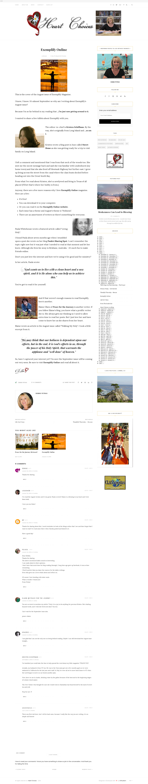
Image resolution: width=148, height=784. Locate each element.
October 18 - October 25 (108, 270)
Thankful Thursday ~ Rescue (108, 292)
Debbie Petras (22, 382)
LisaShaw (26, 490)
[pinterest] (124, 4)
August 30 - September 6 (108, 282)
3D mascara (112, 139)
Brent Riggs (101, 147)
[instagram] (113, 4)
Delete (86, 468)
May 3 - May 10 (105, 333)
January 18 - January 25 (108, 357)
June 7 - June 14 (105, 325)
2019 (100, 237)
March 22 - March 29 (107, 342)
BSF (127, 143)
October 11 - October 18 (107, 272)
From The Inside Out (106, 303)
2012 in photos (102, 139)
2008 (100, 361)
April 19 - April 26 (106, 336)
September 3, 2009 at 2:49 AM (30, 659)
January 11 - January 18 (108, 358)
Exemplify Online (69, 190)
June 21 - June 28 (106, 321)
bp (23, 520)
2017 (100, 240)
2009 (100, 253)
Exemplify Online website (55, 207)
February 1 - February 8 (108, 353)
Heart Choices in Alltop (107, 307)
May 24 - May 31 (106, 328)
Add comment (20, 753)
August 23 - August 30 (107, 283)
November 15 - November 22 (109, 264)
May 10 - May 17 (105, 331)
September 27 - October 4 (108, 275)
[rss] (126, 4)
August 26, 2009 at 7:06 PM (29, 522)
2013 (100, 246)
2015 (100, 243)
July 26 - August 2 (106, 313)
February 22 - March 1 (107, 349)
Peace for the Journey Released (26, 452)
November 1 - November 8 (108, 267)
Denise (25, 468)
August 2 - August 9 (107, 312)
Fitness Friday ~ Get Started (108, 288)
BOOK (33, 4)
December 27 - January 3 (108, 254)
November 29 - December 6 (109, 261)
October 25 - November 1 (108, 269)
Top (130, 780)
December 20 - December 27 (109, 256)
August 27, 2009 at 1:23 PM (29, 600)
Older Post (21, 769)
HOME (17, 4)
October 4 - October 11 (107, 273)
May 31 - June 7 (105, 326)
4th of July (122, 139)
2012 (100, 248)
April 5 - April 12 (106, 339)
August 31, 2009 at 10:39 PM (29, 635)
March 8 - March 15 (106, 345)
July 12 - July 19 (105, 317)
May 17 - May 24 (106, 329)
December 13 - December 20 (109, 257)
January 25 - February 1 (108, 355)
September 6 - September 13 (109, 280)
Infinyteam (123, 780)
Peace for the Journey (63, 307)
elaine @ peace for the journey (36, 598)
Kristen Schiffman (75, 127)
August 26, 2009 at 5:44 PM (29, 493)
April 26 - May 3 (105, 334)
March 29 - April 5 (106, 341)
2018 (100, 238)
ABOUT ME (25, 4)
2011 (100, 249)
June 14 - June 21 (106, 323)
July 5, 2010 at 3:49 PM (28, 710)
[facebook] (111, 4)
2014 (100, 245)
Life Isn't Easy (104, 300)
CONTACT (41, 4)
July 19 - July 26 (105, 315)
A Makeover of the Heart (105, 143)
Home (54, 769)
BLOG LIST (50, 4)
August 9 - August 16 (107, 310)
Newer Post (86, 769)
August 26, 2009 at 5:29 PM (29, 471)
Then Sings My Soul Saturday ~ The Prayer (112, 285)
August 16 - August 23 (107, 309)
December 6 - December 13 (108, 259)
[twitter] (116, 4)
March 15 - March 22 (107, 344)
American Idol (119, 143)
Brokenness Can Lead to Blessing (115, 212)
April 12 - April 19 (106, 337)
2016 (100, 241)
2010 (100, 251)
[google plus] (120, 4)
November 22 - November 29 (109, 262)
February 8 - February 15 (108, 352)
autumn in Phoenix (113, 147)
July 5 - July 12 (105, 318)
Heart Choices (32, 780)
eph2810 (25, 632)
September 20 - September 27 (109, 277)
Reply (91, 468)
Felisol (25, 549)
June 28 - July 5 (105, 320)
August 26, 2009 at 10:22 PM (30, 552)
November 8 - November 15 (109, 265)
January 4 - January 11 (107, 360)
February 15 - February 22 (108, 350)
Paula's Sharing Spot (57, 241)
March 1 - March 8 (106, 347)
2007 (100, 363)
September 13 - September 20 (109, 278)
